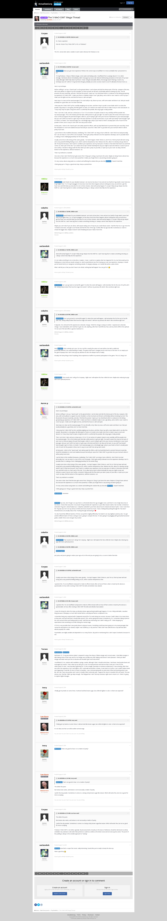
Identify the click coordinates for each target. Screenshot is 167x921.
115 (44, 28)
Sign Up (130, 3)
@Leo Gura (66, 652)
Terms (79, 915)
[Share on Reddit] (41, 904)
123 (72, 28)
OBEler (73, 211)
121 (65, 28)
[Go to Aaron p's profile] (44, 411)
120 (61, 28)
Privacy (84, 915)
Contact (97, 915)
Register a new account (59, 893)
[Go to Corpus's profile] (44, 41)
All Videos (59, 9)
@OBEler (60, 348)
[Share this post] (129, 33)
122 (68, 28)
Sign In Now (107, 893)
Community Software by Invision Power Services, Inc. (83, 918)
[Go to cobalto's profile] (44, 216)
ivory (44, 687)
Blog (68, 9)
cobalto (44, 208)
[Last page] (87, 28)
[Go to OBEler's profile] (44, 187)
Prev (40, 28)
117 (51, 28)
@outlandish (59, 71)
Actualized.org (71, 915)
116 (47, 28)
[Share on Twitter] (38, 904)
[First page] (36, 28)
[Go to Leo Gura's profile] (37, 18)
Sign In (122, 3)
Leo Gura (73, 813)
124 (76, 28)
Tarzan (73, 67)
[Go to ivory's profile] (44, 695)
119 (58, 28)
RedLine (73, 37)
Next (83, 28)
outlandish (44, 63)
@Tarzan (108, 161)
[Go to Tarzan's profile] (44, 657)
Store (76, 9)
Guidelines (48, 9)
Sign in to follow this (116, 17)
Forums (37, 9)
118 (54, 28)
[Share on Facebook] (35, 904)
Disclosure (91, 915)
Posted (60, 33)
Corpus (44, 33)
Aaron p (44, 403)
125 (79, 28)
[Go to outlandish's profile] (44, 71)
